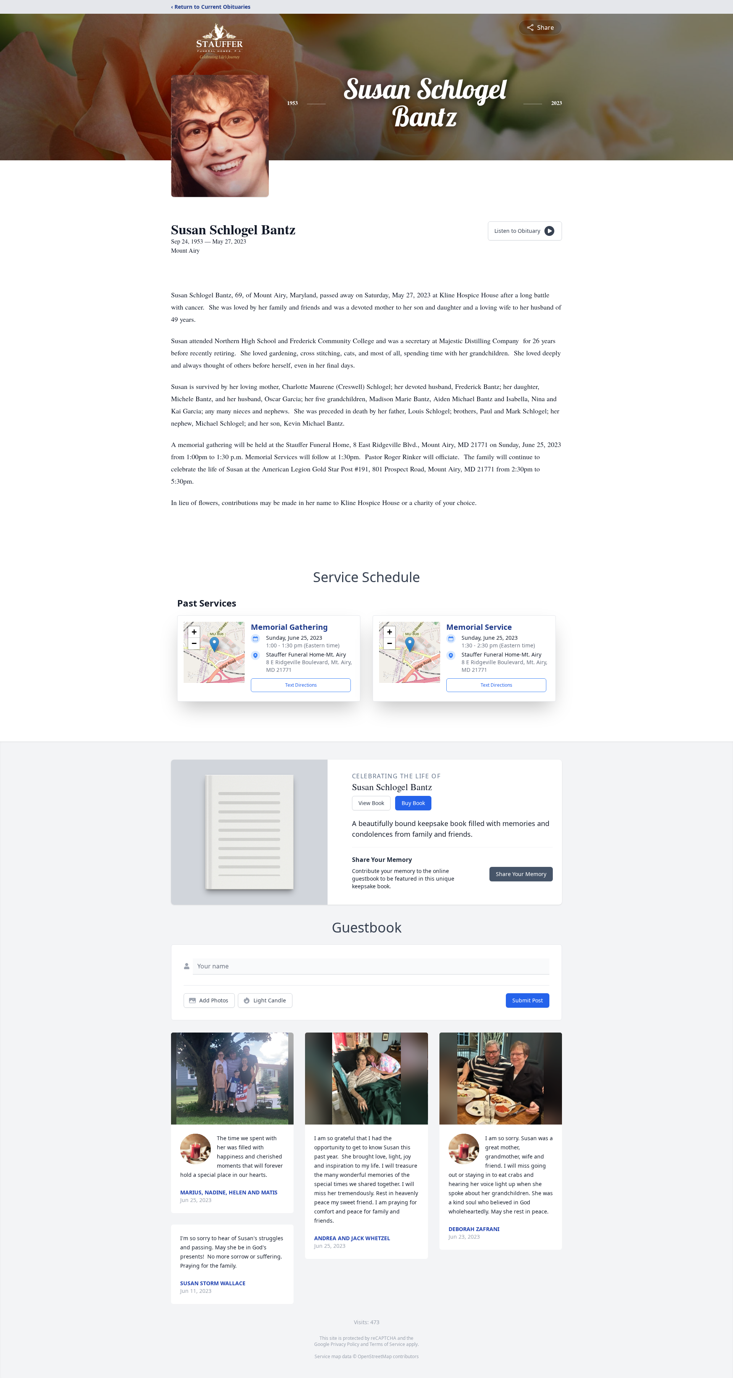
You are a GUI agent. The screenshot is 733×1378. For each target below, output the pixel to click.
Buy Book (413, 803)
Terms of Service (387, 1344)
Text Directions (301, 685)
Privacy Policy (345, 1344)
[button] (214, 644)
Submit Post (527, 1000)
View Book (371, 803)
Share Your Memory (521, 874)
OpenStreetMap (375, 1356)
